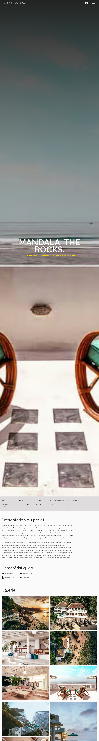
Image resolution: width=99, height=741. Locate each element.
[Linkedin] (86, 2)
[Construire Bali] (14, 2)
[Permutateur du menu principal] (93, 2)
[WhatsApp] (81, 2)
